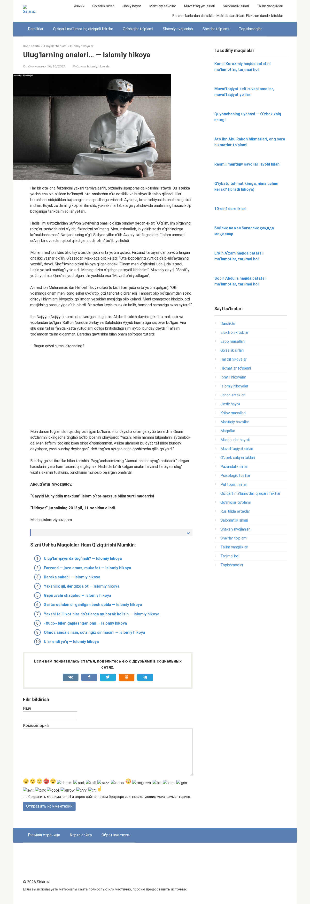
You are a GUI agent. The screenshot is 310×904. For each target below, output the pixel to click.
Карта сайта (81, 835)
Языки (79, 6)
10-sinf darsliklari (230, 208)
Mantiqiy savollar (162, 6)
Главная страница (44, 835)
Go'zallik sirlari (232, 350)
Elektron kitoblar (234, 332)
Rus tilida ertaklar (235, 511)
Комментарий (36, 725)
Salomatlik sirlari (236, 6)
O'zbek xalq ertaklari (237, 457)
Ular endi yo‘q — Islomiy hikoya (71, 641)
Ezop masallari (232, 341)
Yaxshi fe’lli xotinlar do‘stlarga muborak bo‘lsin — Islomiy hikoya (101, 614)
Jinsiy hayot (131, 6)
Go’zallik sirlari (103, 6)
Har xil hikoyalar (233, 359)
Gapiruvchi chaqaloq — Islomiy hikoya (77, 595)
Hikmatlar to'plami (235, 368)
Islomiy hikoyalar (98, 66)
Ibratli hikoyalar (233, 377)
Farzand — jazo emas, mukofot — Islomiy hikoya (87, 568)
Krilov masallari (233, 413)
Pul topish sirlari (233, 484)
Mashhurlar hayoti (235, 439)
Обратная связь (115, 835)
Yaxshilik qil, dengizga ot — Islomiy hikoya (81, 586)
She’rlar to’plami (215, 29)
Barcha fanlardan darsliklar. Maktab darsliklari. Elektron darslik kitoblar (227, 16)
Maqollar (227, 431)
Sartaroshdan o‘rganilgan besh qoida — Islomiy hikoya (93, 604)
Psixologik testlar (235, 475)
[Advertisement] (111, 389)
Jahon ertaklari (232, 395)
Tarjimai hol (229, 556)
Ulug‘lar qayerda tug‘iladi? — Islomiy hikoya (83, 558)
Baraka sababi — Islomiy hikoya (72, 577)
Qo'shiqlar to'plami (235, 502)
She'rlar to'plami (233, 538)
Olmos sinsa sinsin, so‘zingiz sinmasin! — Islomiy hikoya (94, 632)
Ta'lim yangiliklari (234, 547)
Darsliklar (35, 29)
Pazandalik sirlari (234, 466)
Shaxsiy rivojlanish (178, 29)
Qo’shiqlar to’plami (138, 29)
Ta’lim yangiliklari (270, 6)
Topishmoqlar (250, 29)
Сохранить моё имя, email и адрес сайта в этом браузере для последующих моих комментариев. (109, 797)
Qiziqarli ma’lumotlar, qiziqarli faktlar (83, 29)
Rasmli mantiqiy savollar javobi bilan (246, 164)
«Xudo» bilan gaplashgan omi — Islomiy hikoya (85, 623)
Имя (27, 708)
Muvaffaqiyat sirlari (199, 6)
